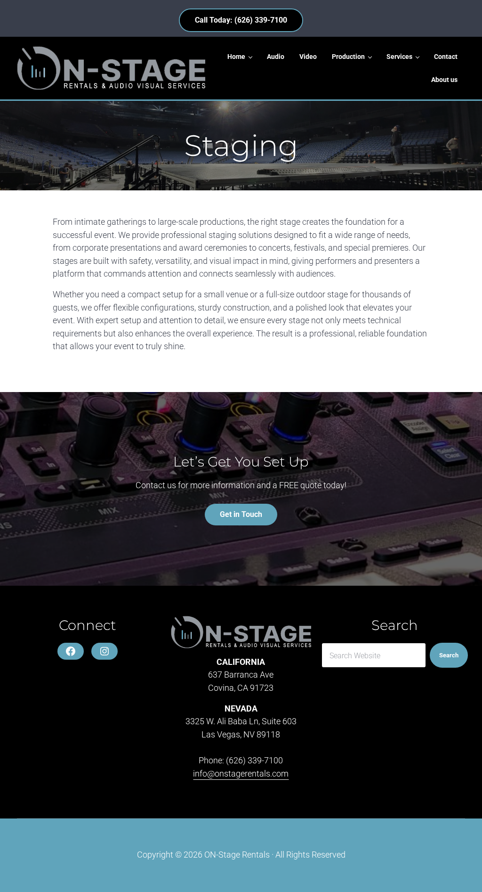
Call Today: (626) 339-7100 (241, 20)
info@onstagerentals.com (241, 773)
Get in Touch (241, 514)
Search (448, 655)
